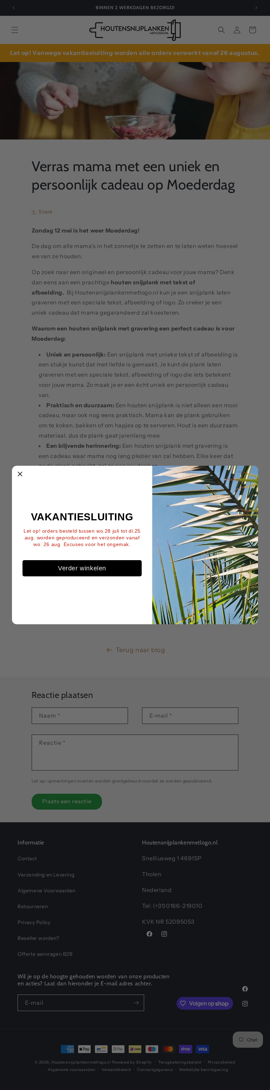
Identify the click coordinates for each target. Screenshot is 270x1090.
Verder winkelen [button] (82, 568)
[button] (20, 474)
